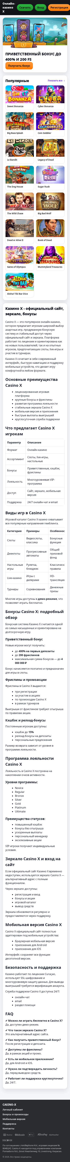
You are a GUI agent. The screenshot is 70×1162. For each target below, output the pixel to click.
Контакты (8, 1128)
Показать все (56, 80)
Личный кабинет (13, 1109)
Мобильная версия (14, 1119)
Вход (40, 7)
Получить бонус (19, 65)
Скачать (25, 7)
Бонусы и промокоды (15, 1114)
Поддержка (9, 1123)
